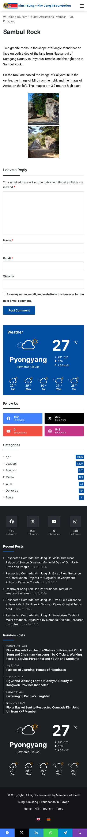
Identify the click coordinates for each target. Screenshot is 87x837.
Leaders (11, 463)
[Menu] (82, 7)
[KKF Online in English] (38, 819)
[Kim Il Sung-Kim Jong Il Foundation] (37, 5)
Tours (9, 497)
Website (8, 276)
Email (8, 258)
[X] (22, 833)
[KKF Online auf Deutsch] (49, 819)
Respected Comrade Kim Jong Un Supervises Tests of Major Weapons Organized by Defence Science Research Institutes (44, 620)
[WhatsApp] (51, 833)
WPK (9, 484)
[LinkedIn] (36, 833)
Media (10, 477)
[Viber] (79, 833)
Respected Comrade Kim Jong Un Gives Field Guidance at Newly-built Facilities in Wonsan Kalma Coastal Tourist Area (44, 604)
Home (10, 16)
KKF (8, 456)
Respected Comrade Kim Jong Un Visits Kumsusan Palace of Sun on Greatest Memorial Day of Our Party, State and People (43, 562)
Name (8, 240)
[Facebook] (7, 833)
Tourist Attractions (41, 16)
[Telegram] (65, 833)
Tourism (22, 16)
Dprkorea (12, 490)
